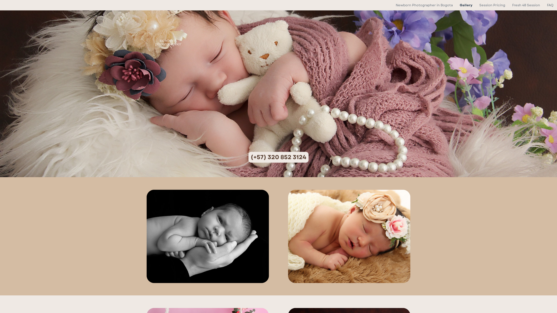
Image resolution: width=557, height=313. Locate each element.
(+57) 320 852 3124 (278, 157)
